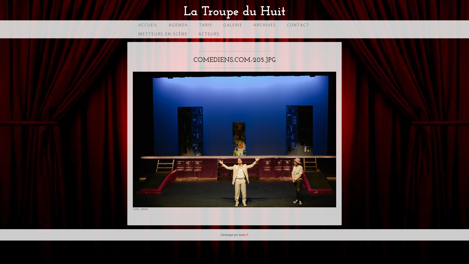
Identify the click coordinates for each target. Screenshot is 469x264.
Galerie (233, 24)
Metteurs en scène (163, 33)
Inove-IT (244, 234)
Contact (298, 24)
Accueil (148, 24)
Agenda (178, 24)
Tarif (205, 24)
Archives (265, 24)
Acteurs (209, 33)
